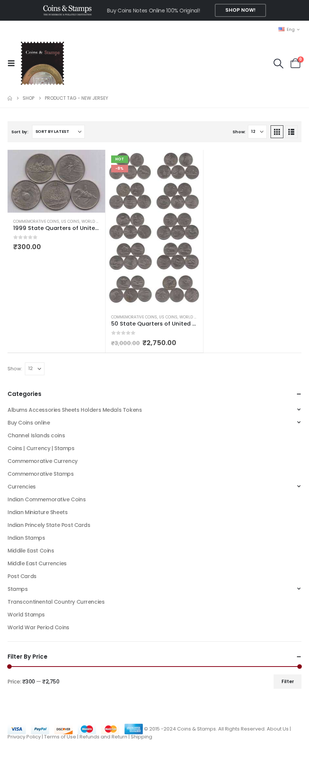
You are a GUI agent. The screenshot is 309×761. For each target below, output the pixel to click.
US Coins (70, 221)
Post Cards (22, 576)
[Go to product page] (56, 181)
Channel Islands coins (36, 435)
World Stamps (26, 614)
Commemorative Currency (43, 461)
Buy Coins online (29, 422)
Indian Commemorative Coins (47, 499)
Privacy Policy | (26, 736)
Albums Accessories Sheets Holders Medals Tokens (75, 410)
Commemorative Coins (36, 221)
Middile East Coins (31, 550)
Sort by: (19, 132)
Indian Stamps (26, 538)
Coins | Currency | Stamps (41, 448)
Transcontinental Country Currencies (56, 602)
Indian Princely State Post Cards (49, 525)
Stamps (18, 589)
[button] (14, 63)
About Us (278, 728)
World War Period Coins (38, 627)
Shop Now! (240, 10)
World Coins (94, 221)
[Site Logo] (42, 63)
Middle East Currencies (37, 563)
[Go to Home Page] (10, 98)
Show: (239, 132)
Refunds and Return (103, 736)
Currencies (22, 486)
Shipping (141, 736)
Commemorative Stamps (41, 474)
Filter (287, 681)
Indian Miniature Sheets (37, 512)
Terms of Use (60, 736)
